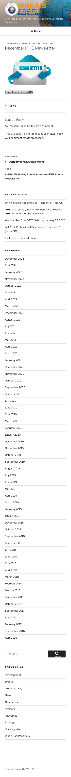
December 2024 (14, 258)
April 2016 (11, 637)
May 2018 (10, 563)
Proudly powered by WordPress (21, 769)
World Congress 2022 (18, 735)
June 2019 (11, 482)
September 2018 (15, 536)
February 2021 (13, 360)
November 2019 (14, 448)
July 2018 (10, 549)
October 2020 (13, 380)
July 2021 (10, 326)
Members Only (13, 688)
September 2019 (15, 461)
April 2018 (11, 570)
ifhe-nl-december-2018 (19, 92)
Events (9, 681)
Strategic (10, 722)
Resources (11, 715)
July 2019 (10, 475)
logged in (25, 126)
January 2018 (12, 590)
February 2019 (13, 509)
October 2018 (13, 529)
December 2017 (14, 597)
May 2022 (11, 292)
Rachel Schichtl (44, 43)
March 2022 (12, 306)
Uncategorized (13, 729)
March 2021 (12, 353)
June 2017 (11, 617)
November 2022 (14, 278)
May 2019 (10, 488)
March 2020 (12, 421)
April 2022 (11, 299)
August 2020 (12, 394)
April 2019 (11, 495)
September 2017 (15, 610)
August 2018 (12, 543)
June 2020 (11, 407)
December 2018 (14, 522)
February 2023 (13, 272)
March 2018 (12, 576)
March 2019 (12, 502)
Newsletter (11, 702)
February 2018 (13, 583)
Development (13, 675)
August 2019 (12, 468)
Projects (10, 708)
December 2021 (14, 312)
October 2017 (13, 603)
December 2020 (14, 367)
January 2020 (13, 434)
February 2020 (13, 427)
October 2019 (13, 454)
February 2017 (13, 624)
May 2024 (11, 265)
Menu (37, 31)
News (13, 106)
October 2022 (13, 285)
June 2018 (11, 556)
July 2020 (10, 400)
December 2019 (14, 441)
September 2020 (15, 387)
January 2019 (12, 515)
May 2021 (10, 339)
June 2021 (11, 333)
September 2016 (15, 631)
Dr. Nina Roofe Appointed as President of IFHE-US (34, 202)
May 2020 (11, 414)
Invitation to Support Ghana (21, 238)
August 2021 (12, 319)
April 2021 (11, 346)
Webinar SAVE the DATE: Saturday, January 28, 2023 (35, 220)
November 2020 (14, 373)
